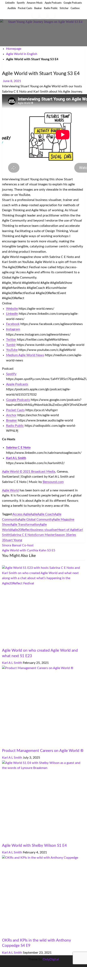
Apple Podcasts (53, 3)
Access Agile (21, 514)
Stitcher (64, 8)
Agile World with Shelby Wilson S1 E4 (34, 846)
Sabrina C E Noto (22, 534)
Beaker (38, 8)
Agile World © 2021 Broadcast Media (28, 471)
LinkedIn (10, 3)
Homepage (13, 48)
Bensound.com (53, 482)
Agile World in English (21, 54)
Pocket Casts (25, 8)
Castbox (75, 8)
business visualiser (44, 529)
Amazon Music (35, 3)
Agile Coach (45, 514)
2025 (5, 745)
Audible (11, 8)
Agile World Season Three (52, 67)
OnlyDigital (51, 959)
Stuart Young (13, 540)
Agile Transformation (25, 524)
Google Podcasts (73, 3)
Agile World (10, 490)
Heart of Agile (67, 529)
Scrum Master (45, 534)
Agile (33, 514)
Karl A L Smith (12, 662)
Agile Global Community (35, 519)
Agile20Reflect (21, 529)
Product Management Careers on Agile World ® (43, 751)
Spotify (21, 3)
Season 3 (61, 534)
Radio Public (51, 8)
